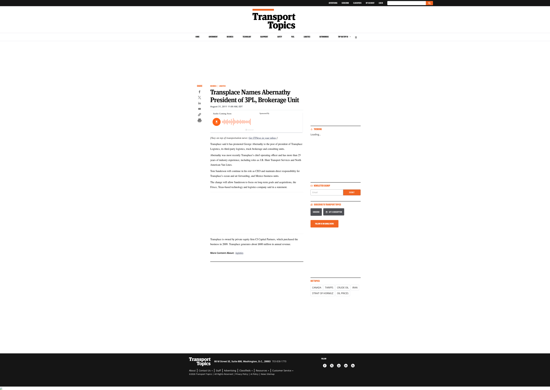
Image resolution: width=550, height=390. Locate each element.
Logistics (307, 36)
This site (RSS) (353, 365)
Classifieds (357, 3)
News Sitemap (268, 374)
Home (197, 36)
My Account (370, 3)
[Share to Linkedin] (199, 103)
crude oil (343, 287)
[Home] (275, 19)
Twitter (332, 365)
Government (213, 36)
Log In (381, 3)
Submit (352, 192)
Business (230, 36)
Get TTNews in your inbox (262, 137)
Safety (279, 36)
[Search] (429, 3)
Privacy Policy (241, 374)
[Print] (199, 120)
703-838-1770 (279, 361)
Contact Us (205, 370)
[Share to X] (199, 98)
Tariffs (329, 287)
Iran (355, 287)
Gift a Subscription (335, 212)
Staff (218, 370)
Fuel (292, 36)
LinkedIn (346, 365)
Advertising (333, 3)
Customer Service (282, 370)
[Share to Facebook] (199, 92)
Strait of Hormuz (322, 293)
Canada (316, 287)
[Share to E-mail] (199, 109)
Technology (247, 36)
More (355, 37)
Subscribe (345, 3)
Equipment (264, 36)
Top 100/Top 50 (343, 36)
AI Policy (254, 374)
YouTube (339, 365)
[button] (199, 115)
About (192, 370)
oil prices (342, 293)
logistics (239, 253)
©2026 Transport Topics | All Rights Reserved (211, 374)
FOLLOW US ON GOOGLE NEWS (324, 223)
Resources (262, 370)
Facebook (325, 365)
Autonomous (324, 36)
